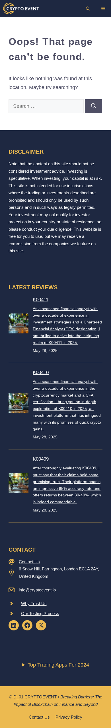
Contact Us (29, 561)
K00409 (41, 459)
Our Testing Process (40, 613)
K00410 (41, 372)
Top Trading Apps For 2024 (58, 665)
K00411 (40, 299)
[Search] (93, 106)
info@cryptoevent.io (37, 589)
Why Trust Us (34, 603)
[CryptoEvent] (21, 8)
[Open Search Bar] (88, 8)
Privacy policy (69, 717)
